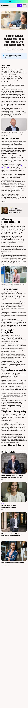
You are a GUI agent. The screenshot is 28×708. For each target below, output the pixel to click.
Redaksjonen (6, 65)
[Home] (5, 5)
